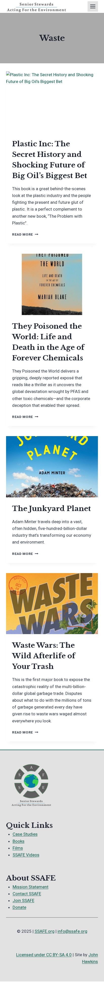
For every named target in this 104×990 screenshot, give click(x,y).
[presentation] (52, 102)
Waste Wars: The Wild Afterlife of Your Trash (43, 656)
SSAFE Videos (26, 854)
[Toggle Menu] (93, 6)
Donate (19, 907)
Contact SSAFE (27, 893)
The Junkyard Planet (51, 508)
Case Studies (25, 834)
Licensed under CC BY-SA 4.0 (44, 954)
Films (18, 848)
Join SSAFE (23, 900)
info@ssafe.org (72, 931)
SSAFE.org (45, 931)
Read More (25, 234)
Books (18, 841)
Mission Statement (30, 886)
